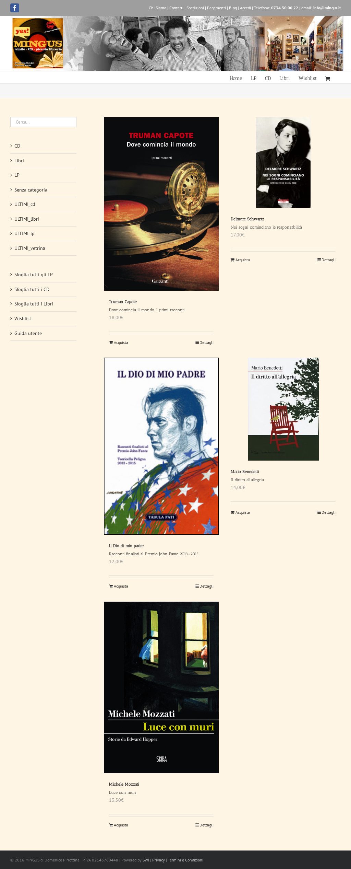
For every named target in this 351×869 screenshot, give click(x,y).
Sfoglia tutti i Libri (33, 304)
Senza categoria (30, 190)
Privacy (158, 859)
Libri (19, 161)
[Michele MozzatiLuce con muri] (161, 687)
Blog (233, 7)
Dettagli (206, 342)
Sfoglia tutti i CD (31, 289)
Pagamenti (216, 7)
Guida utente (28, 333)
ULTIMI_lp (24, 233)
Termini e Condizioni (185, 859)
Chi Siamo (157, 7)
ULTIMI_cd (24, 204)
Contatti (176, 7)
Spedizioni (195, 7)
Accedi (245, 7)
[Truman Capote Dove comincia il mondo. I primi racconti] (161, 204)
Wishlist (22, 318)
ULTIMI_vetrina (29, 248)
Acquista (121, 342)
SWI (146, 859)
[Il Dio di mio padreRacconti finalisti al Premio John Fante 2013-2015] (161, 446)
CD (17, 146)
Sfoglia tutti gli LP (33, 274)
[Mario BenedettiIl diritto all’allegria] (283, 409)
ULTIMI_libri (26, 219)
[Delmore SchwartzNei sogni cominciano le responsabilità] (283, 162)
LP (17, 175)
